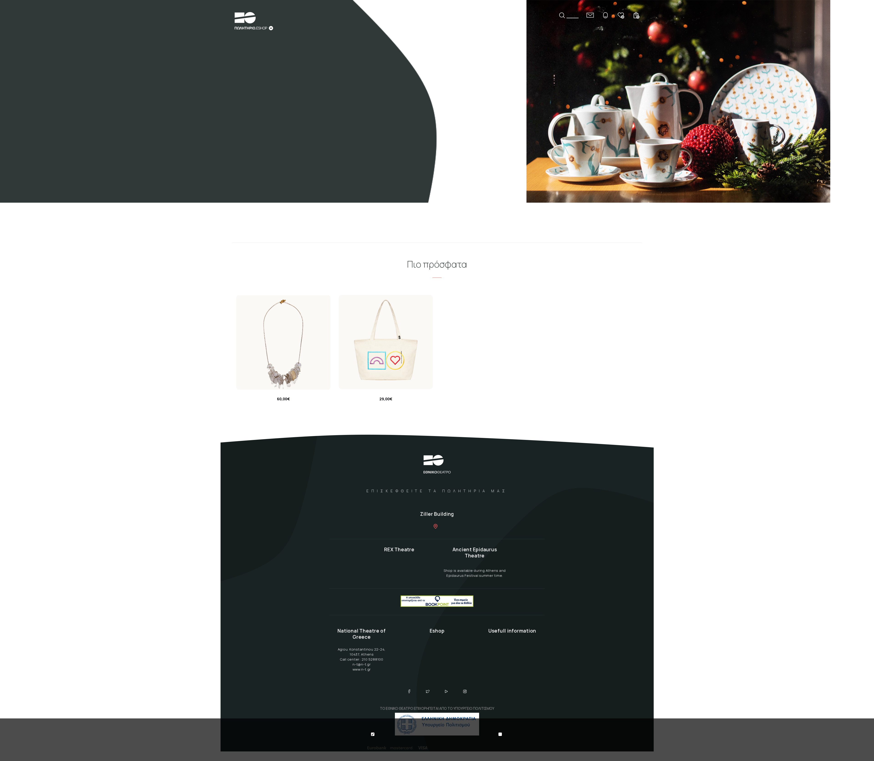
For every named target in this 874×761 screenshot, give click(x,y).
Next (862, 139)
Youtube (446, 691)
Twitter (427, 691)
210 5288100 (372, 659)
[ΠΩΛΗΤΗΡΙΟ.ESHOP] (253, 21)
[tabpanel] (437, 101)
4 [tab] (862, 101)
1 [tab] (862, 72)
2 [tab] (862, 82)
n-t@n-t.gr (362, 664)
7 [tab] (862, 130)
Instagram (465, 691)
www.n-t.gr (362, 669)
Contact (590, 15)
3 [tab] (862, 92)
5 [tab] (862, 111)
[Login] (605, 15)
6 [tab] (862, 120)
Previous (862, 63)
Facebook (409, 691)
